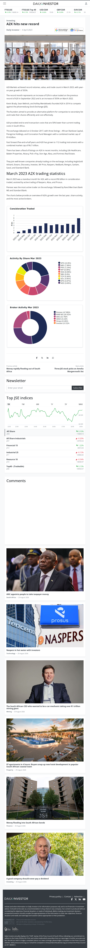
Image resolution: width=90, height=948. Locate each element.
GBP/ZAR (61, 9)
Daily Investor (12, 30)
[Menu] (4, 3)
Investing (10, 20)
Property (9, 770)
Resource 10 (12, 459)
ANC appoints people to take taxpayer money (27, 594)
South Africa (11, 597)
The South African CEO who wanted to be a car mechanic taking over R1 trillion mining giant (43, 707)
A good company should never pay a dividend (27, 878)
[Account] (86, 3)
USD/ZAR (44, 9)
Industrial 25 (12, 452)
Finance (9, 826)
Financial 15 (12, 445)
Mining (9, 712)
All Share (11, 431)
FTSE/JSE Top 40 (29, 9)
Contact (67, 896)
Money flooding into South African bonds (25, 822)
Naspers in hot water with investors (23, 650)
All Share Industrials (15, 438)
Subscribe (77, 388)
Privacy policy (55, 896)
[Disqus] (45, 513)
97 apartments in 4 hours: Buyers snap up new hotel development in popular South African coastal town (42, 765)
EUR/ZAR (78, 9)
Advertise (78, 896)
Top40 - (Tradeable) (15, 466)
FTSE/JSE (8, 9)
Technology (10, 653)
